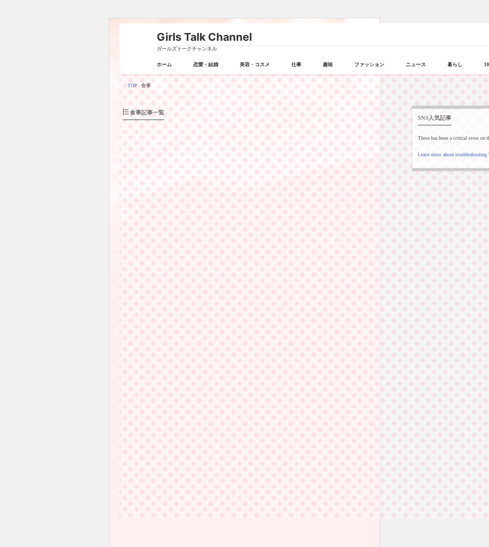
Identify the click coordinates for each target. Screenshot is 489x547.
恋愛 (301, 256)
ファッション (369, 64)
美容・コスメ (255, 64)
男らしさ (319, 370)
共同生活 (262, 256)
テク (242, 370)
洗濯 (351, 256)
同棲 (278, 256)
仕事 (296, 64)
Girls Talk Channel (204, 36)
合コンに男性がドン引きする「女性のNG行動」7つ (196, 428)
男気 (335, 370)
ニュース (416, 64)
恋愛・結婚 (205, 64)
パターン (258, 370)
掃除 (328, 256)
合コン (271, 484)
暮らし (455, 64)
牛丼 (296, 370)
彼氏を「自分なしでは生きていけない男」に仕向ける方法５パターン (219, 200)
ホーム (164, 64)
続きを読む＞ (378, 243)
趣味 (328, 64)
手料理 (314, 256)
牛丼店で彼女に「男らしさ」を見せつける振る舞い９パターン (210, 314)
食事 (374, 256)
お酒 (242, 484)
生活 (362, 256)
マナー (276, 370)
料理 (339, 256)
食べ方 (349, 370)
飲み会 (321, 484)
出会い (256, 484)
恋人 (285, 484)
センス (244, 256)
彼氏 (289, 256)
